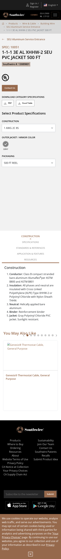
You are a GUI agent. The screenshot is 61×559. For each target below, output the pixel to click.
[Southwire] (14, 15)
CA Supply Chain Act (15, 474)
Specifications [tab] (30, 242)
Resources (15, 451)
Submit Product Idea (46, 459)
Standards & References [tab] (30, 247)
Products (13, 23)
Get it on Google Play (44, 505)
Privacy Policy (15, 463)
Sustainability (46, 440)
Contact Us (10, 87)
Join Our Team (45, 444)
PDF (10, 103)
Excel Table (27, 103)
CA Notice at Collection (15, 467)
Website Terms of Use (15, 459)
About (15, 455)
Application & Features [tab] (30, 253)
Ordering (15, 448)
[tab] (27, 335)
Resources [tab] (30, 259)
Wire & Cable (29, 23)
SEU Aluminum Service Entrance (23, 26)
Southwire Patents (46, 451)
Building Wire (48, 23)
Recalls (46, 455)
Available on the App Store (17, 505)
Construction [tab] (30, 236)
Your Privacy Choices (15, 470)
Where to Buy (15, 444)
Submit (50, 494)
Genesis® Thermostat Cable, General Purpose (28, 377)
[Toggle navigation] (55, 15)
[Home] (3, 23)
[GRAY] (5, 144)
